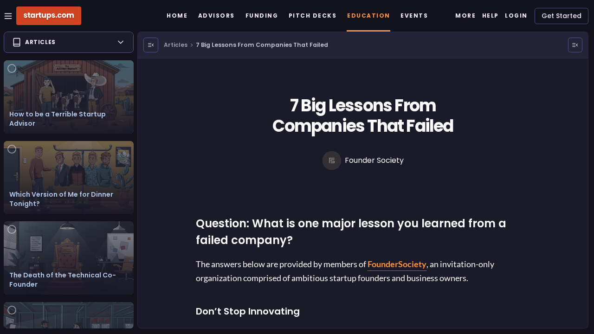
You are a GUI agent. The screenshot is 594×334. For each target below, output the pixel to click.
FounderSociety (397, 264)
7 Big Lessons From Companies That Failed (262, 45)
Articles (175, 45)
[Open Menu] (150, 45)
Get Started (561, 15)
